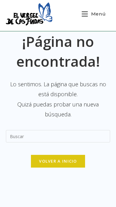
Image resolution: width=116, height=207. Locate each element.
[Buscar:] (58, 136)
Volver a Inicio (58, 161)
